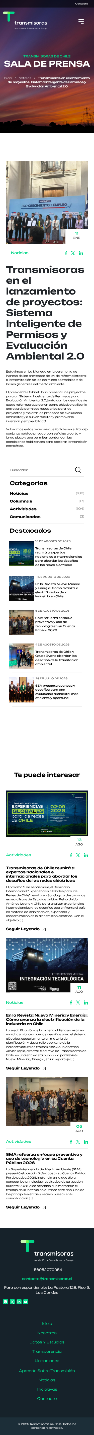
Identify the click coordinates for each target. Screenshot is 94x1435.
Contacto (81, 4)
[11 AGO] (47, 967)
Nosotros (46, 1333)
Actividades (23, 509)
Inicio (8, 78)
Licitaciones (47, 1361)
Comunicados (25, 517)
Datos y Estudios (47, 1342)
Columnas (21, 501)
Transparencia (47, 1351)
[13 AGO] (47, 815)
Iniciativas (47, 1389)
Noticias (25, 78)
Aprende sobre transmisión (47, 1371)
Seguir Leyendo (23, 929)
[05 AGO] (47, 1103)
